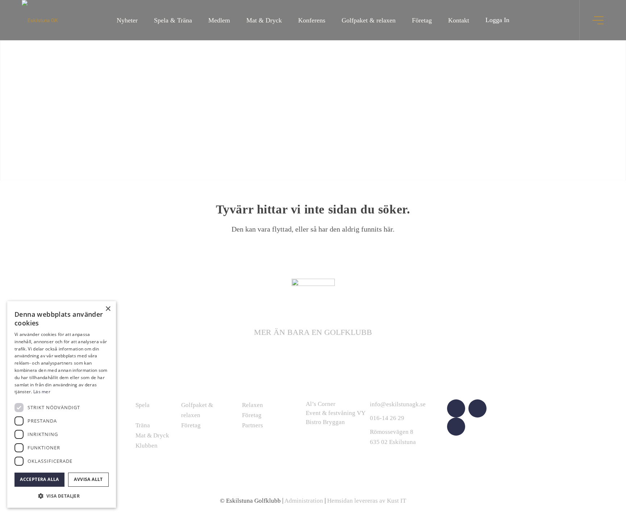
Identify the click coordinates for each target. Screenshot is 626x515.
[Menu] (598, 20)
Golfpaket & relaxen (197, 410)
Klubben (146, 445)
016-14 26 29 (387, 418)
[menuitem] (127, 20)
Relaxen (252, 405)
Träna (142, 425)
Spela (142, 405)
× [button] (107, 309)
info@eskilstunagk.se (398, 404)
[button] (61, 496)
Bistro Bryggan (325, 422)
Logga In (497, 20)
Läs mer (41, 392)
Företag (191, 425)
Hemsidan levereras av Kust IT (366, 500)
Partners (252, 425)
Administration (303, 500)
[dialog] (61, 404)
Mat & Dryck (152, 435)
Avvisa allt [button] (88, 479)
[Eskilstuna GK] (40, 20)
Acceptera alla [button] (39, 479)
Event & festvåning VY (336, 413)
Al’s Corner (320, 403)
